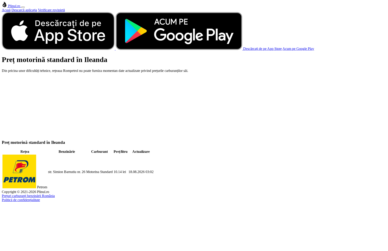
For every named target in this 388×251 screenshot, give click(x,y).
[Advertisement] (194, 104)
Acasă (6, 10)
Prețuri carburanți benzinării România (28, 196)
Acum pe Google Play (298, 49)
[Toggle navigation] (23, 7)
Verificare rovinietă (51, 10)
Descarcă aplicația (24, 10)
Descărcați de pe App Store (262, 49)
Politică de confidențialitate (21, 200)
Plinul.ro (14, 6)
